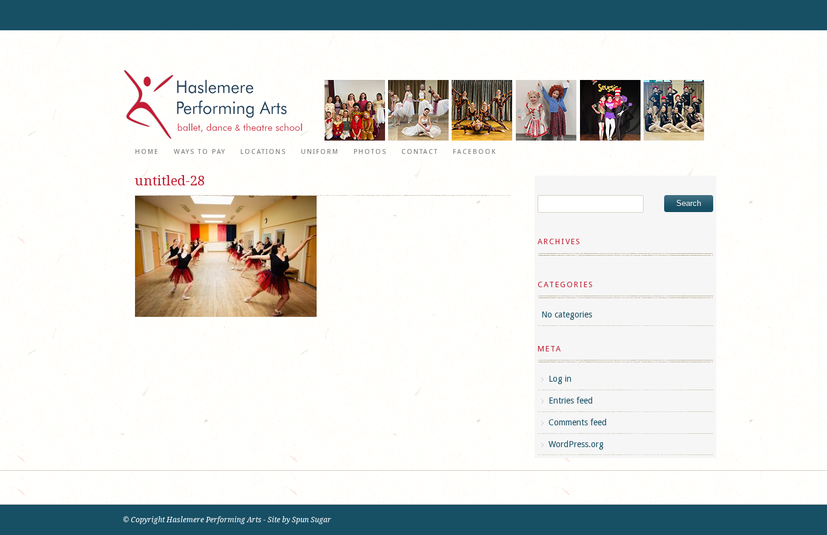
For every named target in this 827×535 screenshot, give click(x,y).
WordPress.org (576, 444)
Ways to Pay (200, 152)
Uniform (320, 152)
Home (147, 152)
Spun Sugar (311, 520)
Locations (263, 152)
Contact (419, 152)
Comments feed (578, 422)
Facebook (474, 152)
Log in (560, 379)
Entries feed (571, 400)
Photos (370, 152)
